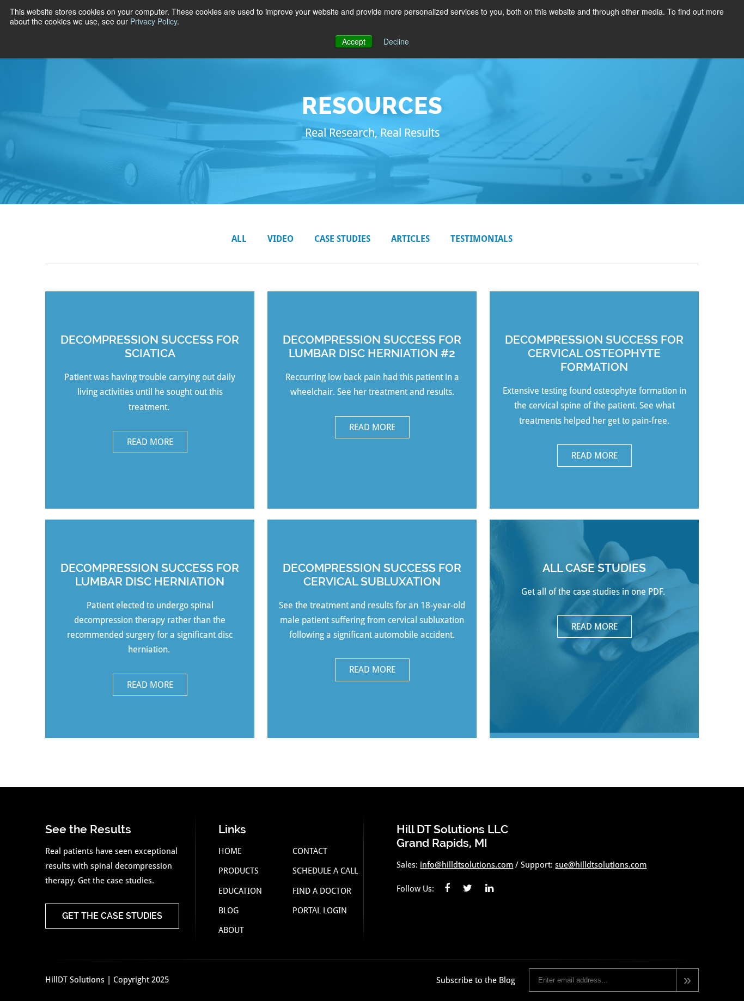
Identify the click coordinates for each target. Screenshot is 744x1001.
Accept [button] (353, 41)
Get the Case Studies (112, 916)
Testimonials (481, 239)
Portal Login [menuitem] (319, 910)
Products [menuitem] (238, 871)
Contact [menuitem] (309, 851)
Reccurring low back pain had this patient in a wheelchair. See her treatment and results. (372, 382)
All (239, 239)
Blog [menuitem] (228, 910)
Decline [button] (396, 41)
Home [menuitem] (230, 851)
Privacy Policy (153, 21)
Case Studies (342, 239)
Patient (149, 625)
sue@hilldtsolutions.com (601, 865)
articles (410, 239)
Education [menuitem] (240, 891)
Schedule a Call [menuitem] (325, 871)
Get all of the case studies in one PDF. (594, 596)
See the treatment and (372, 618)
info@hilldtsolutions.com (466, 865)
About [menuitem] (231, 930)
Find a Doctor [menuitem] (321, 891)
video (280, 239)
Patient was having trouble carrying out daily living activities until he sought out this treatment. (149, 390)
